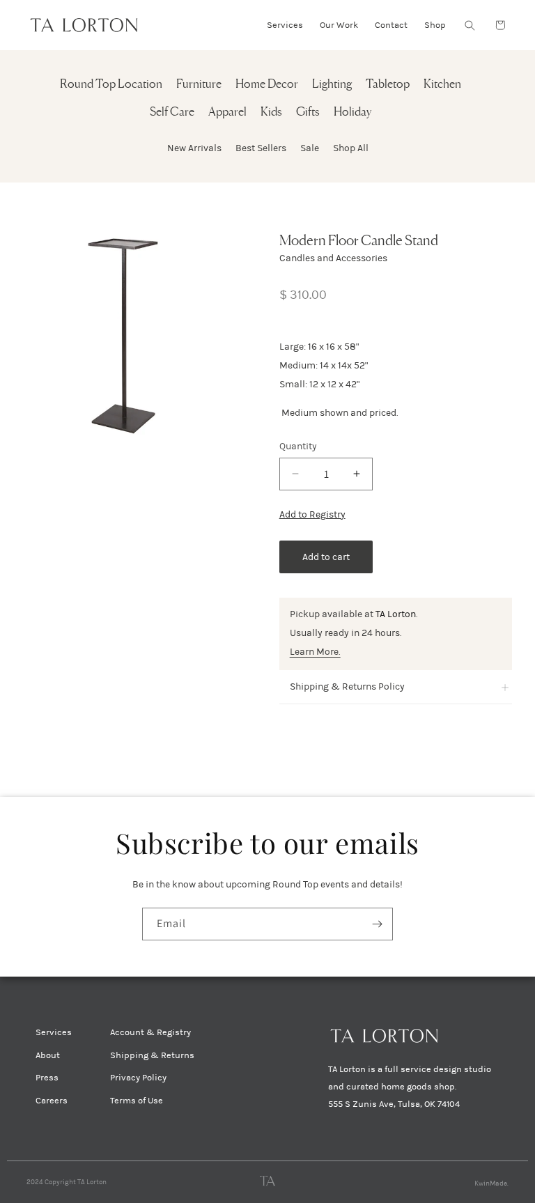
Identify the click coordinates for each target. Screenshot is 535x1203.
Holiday (352, 112)
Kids (271, 112)
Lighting (332, 85)
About (48, 1055)
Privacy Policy (138, 1077)
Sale (309, 148)
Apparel (227, 112)
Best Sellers (260, 148)
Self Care (172, 112)
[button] (469, 25)
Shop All (351, 148)
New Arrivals (194, 148)
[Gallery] (128, 336)
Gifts (308, 112)
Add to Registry (312, 514)
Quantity (298, 446)
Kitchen (442, 85)
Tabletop (388, 85)
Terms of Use (136, 1100)
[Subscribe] (377, 924)
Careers (52, 1100)
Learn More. (315, 651)
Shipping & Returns (152, 1055)
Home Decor (266, 85)
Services (54, 1032)
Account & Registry (150, 1032)
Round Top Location (111, 85)
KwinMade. (491, 1183)
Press (47, 1077)
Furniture (199, 85)
